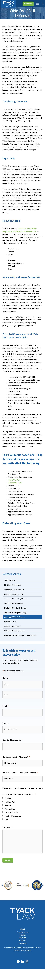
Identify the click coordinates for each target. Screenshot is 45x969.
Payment (22, 938)
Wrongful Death (11, 812)
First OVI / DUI (14, 480)
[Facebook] (18, 961)
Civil (6, 819)
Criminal (8, 798)
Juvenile (8, 805)
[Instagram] (26, 961)
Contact (22, 941)
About (22, 929)
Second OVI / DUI (15, 483)
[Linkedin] (22, 961)
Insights (22, 935)
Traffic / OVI (10, 802)
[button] (28, 4)
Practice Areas (22, 932)
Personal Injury (11, 809)
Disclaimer (22, 944)
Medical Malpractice (13, 816)
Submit (8, 860)
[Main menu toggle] (37, 3)
